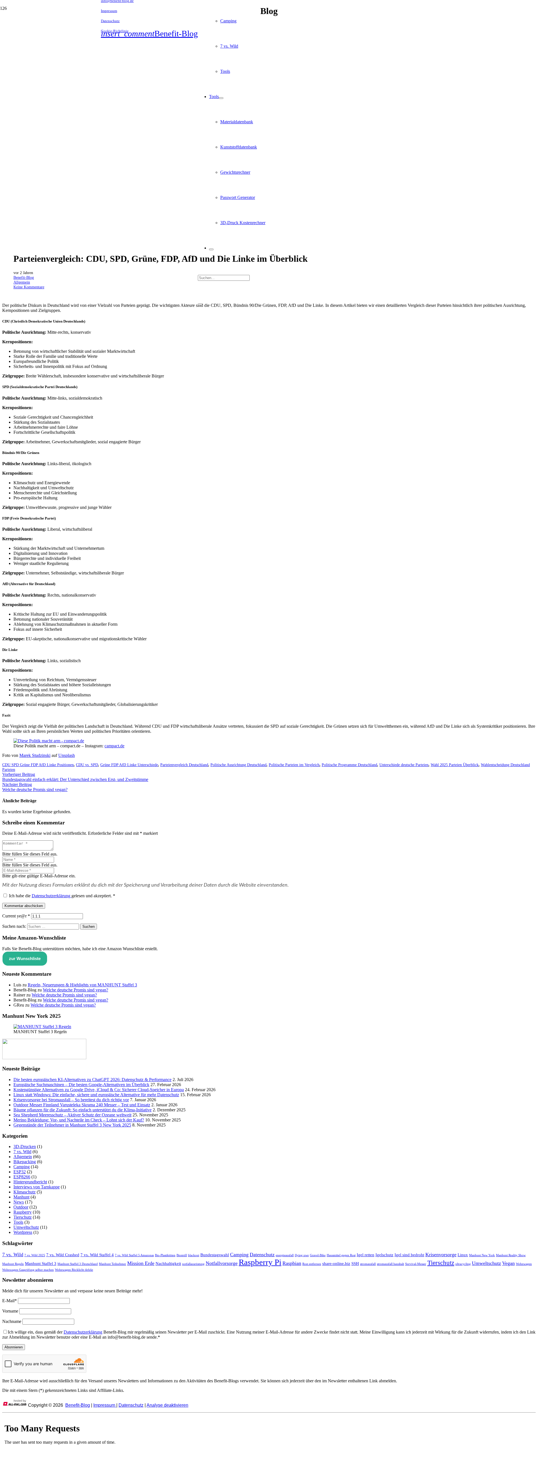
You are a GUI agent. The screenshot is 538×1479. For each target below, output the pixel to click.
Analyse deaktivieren (167, 1405)
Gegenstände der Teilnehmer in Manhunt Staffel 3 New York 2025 (72, 1125)
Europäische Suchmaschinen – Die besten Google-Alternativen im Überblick (81, 1084)
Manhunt (21, 1197)
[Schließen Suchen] (200, 304)
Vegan (508, 1263)
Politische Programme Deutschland (349, 764)
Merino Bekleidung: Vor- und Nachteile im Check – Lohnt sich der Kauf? (78, 1120)
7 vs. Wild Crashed (62, 1255)
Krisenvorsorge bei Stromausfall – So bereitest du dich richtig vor (71, 1099)
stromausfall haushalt (390, 1263)
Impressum (104, 1405)
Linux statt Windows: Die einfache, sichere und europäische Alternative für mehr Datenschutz (96, 1094)
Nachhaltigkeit (168, 1263)
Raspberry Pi (260, 1262)
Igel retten (365, 1255)
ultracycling (463, 1263)
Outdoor (20, 1207)
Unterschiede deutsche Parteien (403, 764)
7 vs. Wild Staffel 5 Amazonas (134, 1255)
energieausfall (285, 1255)
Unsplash (66, 755)
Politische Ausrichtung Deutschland (238, 764)
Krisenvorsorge (440, 1254)
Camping (21, 1166)
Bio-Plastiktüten (165, 1255)
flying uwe (302, 1255)
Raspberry (22, 1212)
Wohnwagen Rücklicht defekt (74, 1269)
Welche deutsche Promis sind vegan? (75, 989)
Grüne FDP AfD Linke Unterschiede (129, 764)
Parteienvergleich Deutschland (184, 764)
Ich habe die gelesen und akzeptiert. (62, 895)
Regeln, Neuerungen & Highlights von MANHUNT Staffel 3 (82, 984)
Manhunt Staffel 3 (40, 1263)
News (18, 1202)
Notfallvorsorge (222, 1263)
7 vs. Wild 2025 (34, 1255)
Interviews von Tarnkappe (36, 1186)
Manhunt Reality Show (511, 1255)
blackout (193, 1255)
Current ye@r (16, 916)
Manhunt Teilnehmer (112, 1263)
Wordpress (22, 1232)
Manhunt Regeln (13, 1263)
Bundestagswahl (214, 1255)
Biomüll (182, 1255)
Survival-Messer (415, 1263)
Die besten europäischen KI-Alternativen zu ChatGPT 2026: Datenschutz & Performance (92, 1079)
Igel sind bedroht (409, 1255)
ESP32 (19, 1171)
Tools (18, 1222)
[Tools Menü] (221, 98)
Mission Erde (140, 1263)
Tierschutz (22, 1217)
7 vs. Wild (22, 1151)
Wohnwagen (524, 1263)
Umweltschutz (26, 1227)
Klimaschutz (24, 1192)
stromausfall (368, 1263)
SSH (355, 1263)
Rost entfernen (311, 1263)
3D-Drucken (24, 1146)
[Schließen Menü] (211, 249)
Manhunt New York (482, 1255)
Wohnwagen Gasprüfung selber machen (28, 1269)
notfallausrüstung (193, 1263)
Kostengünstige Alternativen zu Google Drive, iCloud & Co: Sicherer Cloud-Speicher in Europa (98, 1089)
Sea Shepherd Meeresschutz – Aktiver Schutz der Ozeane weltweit (72, 1114)
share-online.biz (336, 1263)
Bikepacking (24, 1161)
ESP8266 (21, 1176)
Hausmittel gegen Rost (341, 1255)
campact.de (114, 745)
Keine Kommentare (28, 287)
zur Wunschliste (25, 958)
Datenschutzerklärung (51, 895)
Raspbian (291, 1263)
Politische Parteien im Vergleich (294, 764)
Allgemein (21, 282)
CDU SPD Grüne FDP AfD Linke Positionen (38, 764)
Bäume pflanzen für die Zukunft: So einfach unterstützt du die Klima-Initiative (82, 1109)
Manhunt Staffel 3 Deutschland (77, 1263)
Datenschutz (262, 1254)
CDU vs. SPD (87, 764)
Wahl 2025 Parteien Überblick (455, 764)
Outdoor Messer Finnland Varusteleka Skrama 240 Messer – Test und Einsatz (81, 1104)
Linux (463, 1255)
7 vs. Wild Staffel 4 (97, 1255)
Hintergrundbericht (30, 1181)
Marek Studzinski (34, 755)
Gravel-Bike (318, 1255)
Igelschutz (384, 1255)
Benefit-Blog (23, 277)
